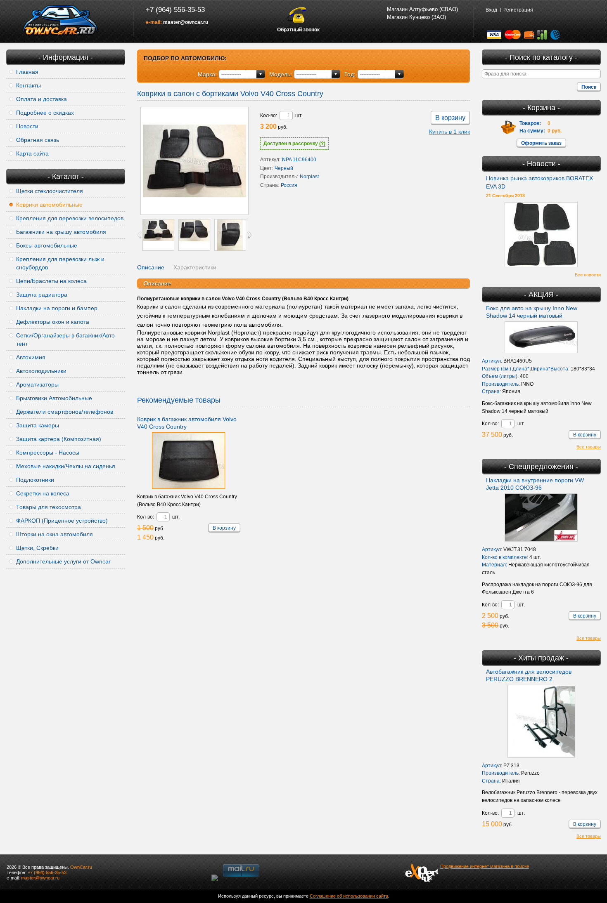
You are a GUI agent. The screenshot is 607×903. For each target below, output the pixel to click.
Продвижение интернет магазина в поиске (484, 866)
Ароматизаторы (37, 384)
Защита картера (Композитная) (58, 439)
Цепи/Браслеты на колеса (51, 281)
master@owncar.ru (185, 22)
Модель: (280, 74)
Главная (27, 71)
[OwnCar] (60, 21)
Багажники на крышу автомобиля (61, 232)
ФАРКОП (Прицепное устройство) (62, 520)
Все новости (588, 274)
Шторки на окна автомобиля (54, 534)
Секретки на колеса (42, 493)
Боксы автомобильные (46, 245)
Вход (491, 10)
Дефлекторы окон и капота (52, 321)
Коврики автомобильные (49, 204)
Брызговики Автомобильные (54, 398)
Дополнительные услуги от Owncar (63, 561)
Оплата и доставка (41, 99)
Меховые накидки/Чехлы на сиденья (65, 466)
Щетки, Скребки (37, 548)
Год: (350, 74)
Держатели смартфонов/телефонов (64, 411)
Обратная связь (37, 140)
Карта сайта (32, 153)
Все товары (588, 446)
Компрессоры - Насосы (47, 452)
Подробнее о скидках (45, 112)
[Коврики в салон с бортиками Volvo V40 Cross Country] (194, 161)
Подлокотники (35, 479)
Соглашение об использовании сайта (349, 896)
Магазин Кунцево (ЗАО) (416, 17)
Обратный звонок (298, 30)
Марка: (207, 74)
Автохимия (30, 357)
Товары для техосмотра (48, 507)
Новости (27, 126)
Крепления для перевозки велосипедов (69, 218)
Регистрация (518, 10)
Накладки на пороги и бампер (56, 308)
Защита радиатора (41, 294)
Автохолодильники (41, 371)
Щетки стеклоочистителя (49, 191)
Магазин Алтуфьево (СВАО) (422, 9)
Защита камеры (37, 425)
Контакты (28, 85)
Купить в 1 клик (449, 131)
